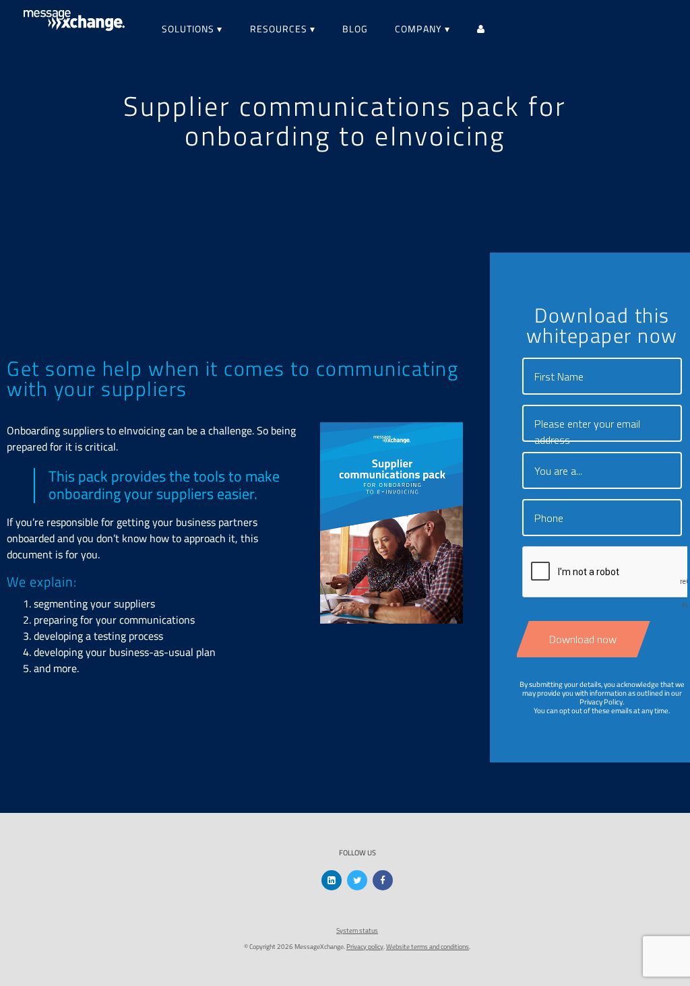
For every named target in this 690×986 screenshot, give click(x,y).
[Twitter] (357, 880)
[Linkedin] (331, 880)
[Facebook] (383, 880)
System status (357, 930)
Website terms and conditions (427, 947)
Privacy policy (364, 947)
